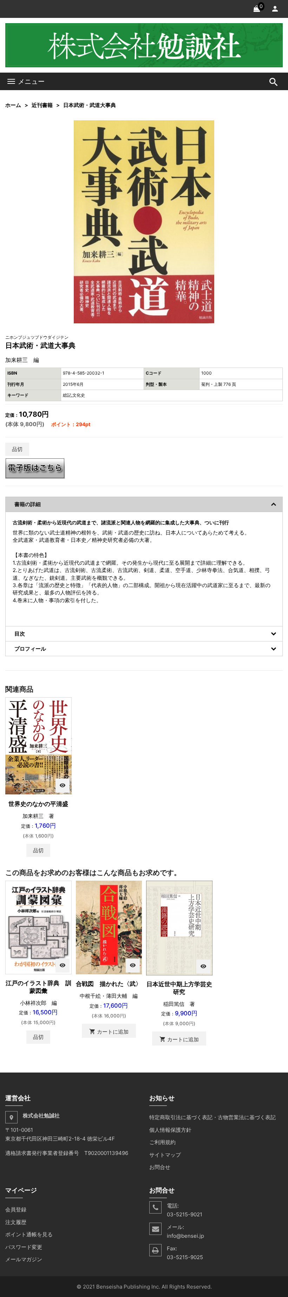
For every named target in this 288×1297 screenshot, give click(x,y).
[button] (208, 126)
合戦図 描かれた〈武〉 (109, 983)
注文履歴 (15, 1222)
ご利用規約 (162, 1142)
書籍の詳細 (27, 504)
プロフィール (30, 648)
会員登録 (15, 1209)
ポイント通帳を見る (29, 1234)
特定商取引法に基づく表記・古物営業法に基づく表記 (212, 1117)
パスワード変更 (23, 1247)
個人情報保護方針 (170, 1130)
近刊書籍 (42, 105)
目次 (19, 633)
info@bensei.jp (185, 1235)
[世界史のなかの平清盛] (38, 745)
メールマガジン (23, 1259)
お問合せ (159, 1167)
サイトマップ (165, 1154)
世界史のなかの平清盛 (38, 803)
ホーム (13, 105)
